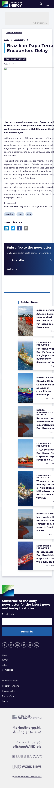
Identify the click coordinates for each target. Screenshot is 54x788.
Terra (29, 214)
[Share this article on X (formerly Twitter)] (13, 228)
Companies (7, 670)
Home (6, 40)
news (20, 214)
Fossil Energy (19, 40)
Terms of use (8, 696)
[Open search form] (41, 4)
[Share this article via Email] (26, 228)
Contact (6, 701)
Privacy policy (9, 691)
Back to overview (14, 33)
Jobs (4, 665)
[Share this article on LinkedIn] (6, 228)
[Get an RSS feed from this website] (36, 645)
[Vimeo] (23, 645)
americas (9, 214)
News (4, 655)
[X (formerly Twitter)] (11, 645)
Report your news (10, 686)
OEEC (5, 660)
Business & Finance (15, 59)
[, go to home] (12, 4)
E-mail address (9, 614)
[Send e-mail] (30, 645)
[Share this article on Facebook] (19, 228)
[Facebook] (4, 645)
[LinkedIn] (17, 645)
